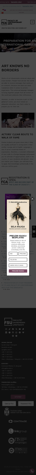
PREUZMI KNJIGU (18, 271)
